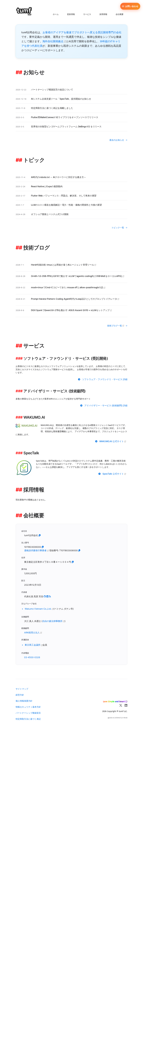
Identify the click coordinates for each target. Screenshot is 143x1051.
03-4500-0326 (32, 657)
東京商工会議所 (33, 645)
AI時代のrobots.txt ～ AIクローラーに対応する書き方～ (58, 177)
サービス (87, 14)
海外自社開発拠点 (53, 41)
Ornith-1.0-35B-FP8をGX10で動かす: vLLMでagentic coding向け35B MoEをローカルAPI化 (76, 276)
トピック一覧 (117, 227)
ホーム (56, 14)
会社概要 (119, 14)
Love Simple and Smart (114, 701)
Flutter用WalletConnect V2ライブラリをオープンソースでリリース (64, 117)
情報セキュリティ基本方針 (28, 707)
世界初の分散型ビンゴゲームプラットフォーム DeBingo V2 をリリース (66, 126)
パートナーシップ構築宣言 (28, 713)
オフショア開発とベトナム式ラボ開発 (50, 214)
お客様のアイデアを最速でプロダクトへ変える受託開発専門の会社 (82, 32)
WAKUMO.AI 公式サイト (111, 441)
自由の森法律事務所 (52, 621)
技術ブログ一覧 (114, 325)
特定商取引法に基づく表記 (28, 719)
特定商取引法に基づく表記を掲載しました (52, 108)
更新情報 (71, 14)
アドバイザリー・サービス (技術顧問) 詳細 (105, 405)
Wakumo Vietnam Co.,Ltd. (38, 608)
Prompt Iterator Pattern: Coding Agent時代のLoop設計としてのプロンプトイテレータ (74, 299)
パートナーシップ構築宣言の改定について (52, 89)
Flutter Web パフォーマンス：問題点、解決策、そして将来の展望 (63, 195)
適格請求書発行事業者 (35, 550)
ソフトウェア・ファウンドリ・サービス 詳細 (104, 379)
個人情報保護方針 (24, 701)
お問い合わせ (131, 6)
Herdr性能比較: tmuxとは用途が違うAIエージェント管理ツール (62, 264)
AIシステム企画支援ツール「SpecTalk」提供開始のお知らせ (61, 99)
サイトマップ (22, 689)
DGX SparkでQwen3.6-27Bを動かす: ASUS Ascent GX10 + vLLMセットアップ (70, 310)
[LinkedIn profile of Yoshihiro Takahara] (47, 596)
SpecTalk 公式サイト (113, 473)
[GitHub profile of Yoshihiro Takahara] (45, 596)
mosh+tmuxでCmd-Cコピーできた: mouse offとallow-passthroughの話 (67, 287)
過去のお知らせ (116, 140)
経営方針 (20, 695)
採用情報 (103, 14)
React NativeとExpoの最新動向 (47, 186)
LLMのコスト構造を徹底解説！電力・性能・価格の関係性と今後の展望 (66, 205)
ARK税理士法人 (32, 632)
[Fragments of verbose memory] (50, 596)
